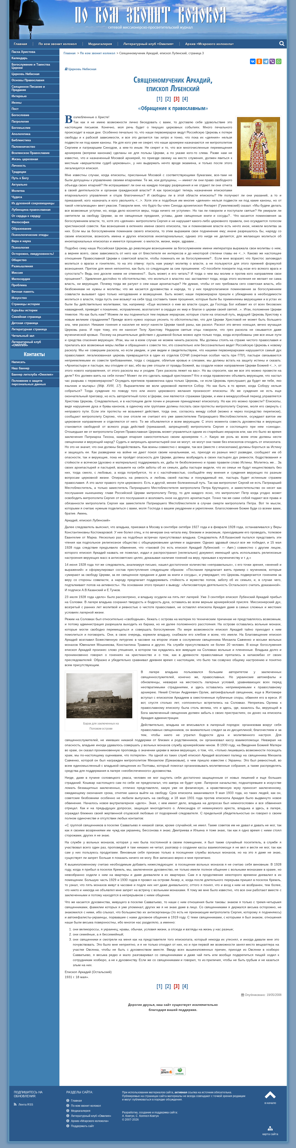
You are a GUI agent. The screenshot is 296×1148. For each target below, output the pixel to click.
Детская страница (25, 323)
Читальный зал (23, 335)
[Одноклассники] (259, 61)
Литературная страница (29, 329)
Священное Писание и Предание (28, 88)
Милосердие (21, 279)
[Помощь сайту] (173, 1074)
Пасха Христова (23, 52)
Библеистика (21, 140)
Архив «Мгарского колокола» (209, 44)
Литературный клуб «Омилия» (148, 44)
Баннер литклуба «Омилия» (32, 374)
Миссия (17, 272)
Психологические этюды (30, 235)
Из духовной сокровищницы (33, 203)
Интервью (19, 96)
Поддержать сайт (82, 1125)
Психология (20, 247)
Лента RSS (25, 1104)
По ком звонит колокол (58, 44)
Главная (20, 44)
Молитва (18, 190)
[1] (159, 98)
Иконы (17, 102)
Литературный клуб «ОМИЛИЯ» (26, 343)
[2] (168, 98)
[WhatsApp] (278, 61)
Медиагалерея (100, 44)
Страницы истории (26, 304)
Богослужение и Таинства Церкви (31, 66)
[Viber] (272, 61)
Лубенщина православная (31, 209)
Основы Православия (28, 80)
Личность (19, 165)
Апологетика (21, 134)
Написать (18, 362)
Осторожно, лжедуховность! (33, 253)
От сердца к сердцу (26, 216)
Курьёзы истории (24, 310)
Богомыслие (21, 127)
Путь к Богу (20, 178)
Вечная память (23, 291)
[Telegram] (265, 61)
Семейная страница (26, 317)
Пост (15, 109)
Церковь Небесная (26, 74)
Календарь (20, 58)
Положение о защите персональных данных (29, 382)
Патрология (20, 121)
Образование (21, 228)
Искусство (19, 298)
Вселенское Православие (30, 153)
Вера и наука (21, 241)
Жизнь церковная (25, 159)
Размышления (22, 266)
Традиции (19, 172)
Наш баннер (20, 368)
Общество (19, 260)
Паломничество (23, 146)
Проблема (19, 285)
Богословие (20, 115)
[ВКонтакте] (253, 61)
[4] (185, 98)
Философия (20, 222)
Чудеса (17, 197)
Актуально (19, 184)
